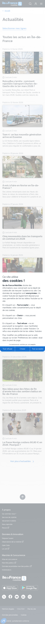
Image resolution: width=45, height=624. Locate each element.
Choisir (22, 349)
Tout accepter (37, 349)
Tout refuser (7, 349)
